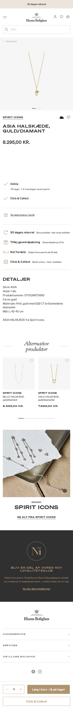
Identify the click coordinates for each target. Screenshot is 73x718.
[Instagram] (40, 671)
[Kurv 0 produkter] (67, 16)
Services (10, 645)
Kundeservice (14, 634)
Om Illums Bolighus (19, 656)
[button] (33, 108)
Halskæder (11, 41)
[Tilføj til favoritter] (31, 360)
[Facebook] (33, 671)
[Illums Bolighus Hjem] (36, 17)
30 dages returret (36, 4)
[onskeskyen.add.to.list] (61, 117)
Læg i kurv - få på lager (48, 689)
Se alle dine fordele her (36, 589)
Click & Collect (36, 701)
